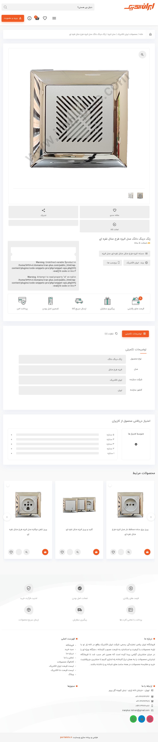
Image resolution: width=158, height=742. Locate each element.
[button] (142, 54)
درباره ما (70, 653)
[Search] (5, 7)
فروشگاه (70, 645)
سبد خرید (69, 649)
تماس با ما (69, 657)
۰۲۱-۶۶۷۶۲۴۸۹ (143, 701)
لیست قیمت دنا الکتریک (62, 670)
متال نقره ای (117, 253)
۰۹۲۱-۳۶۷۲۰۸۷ (143, 705)
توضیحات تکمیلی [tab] (133, 333)
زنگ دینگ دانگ (115, 359)
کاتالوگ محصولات (65, 661)
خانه (141, 34)
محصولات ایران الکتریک (127, 34)
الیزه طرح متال (130, 253)
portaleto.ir (66, 737)
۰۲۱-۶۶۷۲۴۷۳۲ (142, 696)
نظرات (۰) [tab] (109, 333)
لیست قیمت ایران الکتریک (61, 666)
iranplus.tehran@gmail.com (136, 710)
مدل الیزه (111, 34)
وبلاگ (71, 674)
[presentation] (151, 517)
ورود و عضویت (11, 18)
